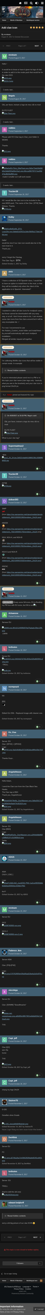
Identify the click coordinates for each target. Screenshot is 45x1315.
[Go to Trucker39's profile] (4, 193)
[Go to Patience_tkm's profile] (4, 952)
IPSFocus (17, 1287)
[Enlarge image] (22, 171)
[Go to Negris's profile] (4, 97)
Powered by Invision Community (23, 1293)
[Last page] (42, 46)
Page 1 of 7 (22, 46)
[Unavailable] (11, 433)
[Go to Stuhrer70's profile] (4, 1102)
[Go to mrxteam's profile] (4, 56)
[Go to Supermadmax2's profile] (4, 447)
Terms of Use (5, 1312)
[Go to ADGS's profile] (4, 858)
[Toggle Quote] (5, 416)
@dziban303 (7, 602)
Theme (35, 1287)
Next (37, 46)
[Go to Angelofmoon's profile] (4, 773)
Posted (16, 58)
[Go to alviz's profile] (4, 273)
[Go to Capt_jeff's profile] (4, 1039)
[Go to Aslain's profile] (4, 303)
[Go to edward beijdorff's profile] (4, 1204)
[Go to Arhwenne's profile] (4, 614)
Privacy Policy (19, 1289)
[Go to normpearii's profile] (4, 688)
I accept (40, 1309)
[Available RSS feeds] (41, 1280)
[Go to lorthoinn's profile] (4, 648)
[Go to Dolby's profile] (4, 218)
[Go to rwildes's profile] (4, 129)
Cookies (28, 1289)
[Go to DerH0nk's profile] (4, 1139)
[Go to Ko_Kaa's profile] (4, 733)
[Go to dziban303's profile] (4, 501)
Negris (30, 416)
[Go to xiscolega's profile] (4, 991)
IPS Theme (8, 1287)
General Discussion (22, 37)
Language (26, 1287)
